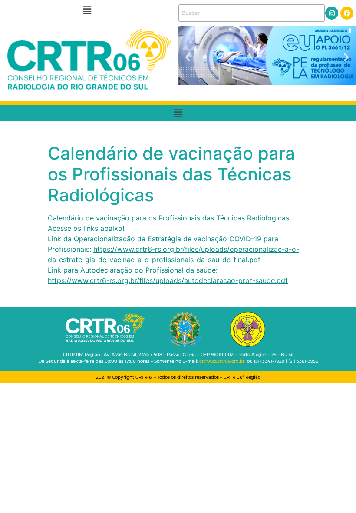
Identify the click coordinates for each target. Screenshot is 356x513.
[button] (86, 10)
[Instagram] (331, 13)
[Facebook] (346, 13)
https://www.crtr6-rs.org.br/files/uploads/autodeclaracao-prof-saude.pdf (168, 280)
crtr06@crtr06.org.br (221, 361)
